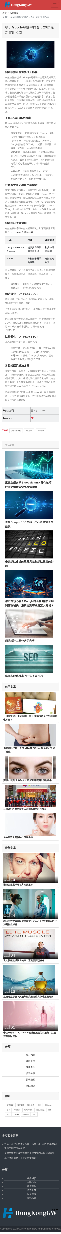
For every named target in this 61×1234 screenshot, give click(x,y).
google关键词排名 (24, 232)
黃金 (8, 1114)
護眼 (39, 1105)
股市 (8, 1110)
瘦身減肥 (30, 1055)
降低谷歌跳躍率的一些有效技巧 (24, 675)
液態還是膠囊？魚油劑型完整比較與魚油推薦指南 (28, 996)
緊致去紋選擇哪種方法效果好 (18, 884)
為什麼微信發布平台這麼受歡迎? (20, 1158)
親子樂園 (30, 1079)
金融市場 (30, 1061)
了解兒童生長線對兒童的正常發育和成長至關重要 (29, 1153)
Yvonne (8, 418)
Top (54, 1209)
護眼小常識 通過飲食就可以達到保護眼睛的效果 (27, 780)
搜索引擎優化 (16, 430)
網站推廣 (29, 430)
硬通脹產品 (40, 1110)
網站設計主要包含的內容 (20, 640)
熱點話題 (14, 13)
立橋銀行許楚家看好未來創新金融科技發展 (25, 809)
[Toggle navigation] (55, 5)
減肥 (34, 1114)
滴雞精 (16, 1114)
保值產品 (17, 1110)
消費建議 (20, 1105)
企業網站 (41, 430)
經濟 (49, 1110)
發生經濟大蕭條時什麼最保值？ (19, 837)
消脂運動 (25, 1114)
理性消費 (30, 1105)
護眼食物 (48, 1105)
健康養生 (30, 1067)
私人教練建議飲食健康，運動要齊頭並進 (23, 960)
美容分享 (30, 1073)
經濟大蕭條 (28, 1110)
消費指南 (10, 1105)
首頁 (4, 13)
